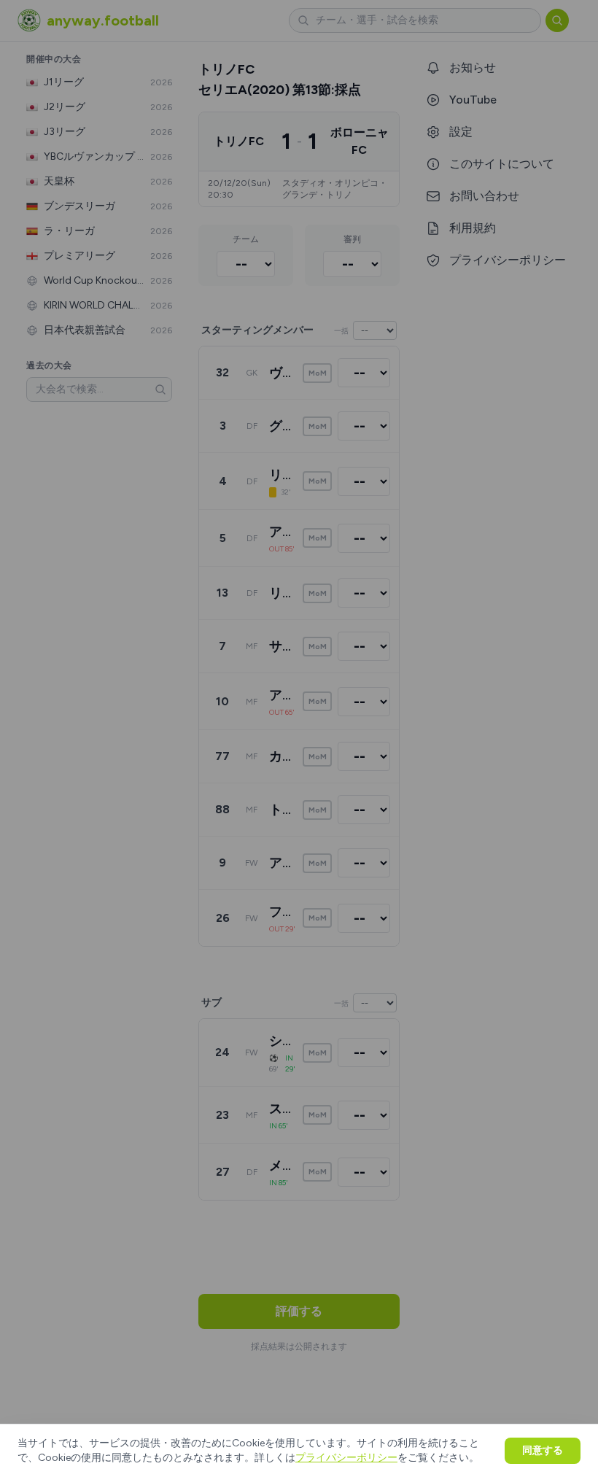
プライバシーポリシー (346, 1457)
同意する (542, 1450)
